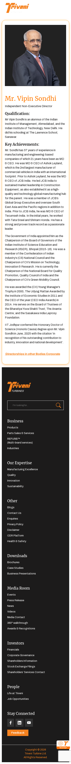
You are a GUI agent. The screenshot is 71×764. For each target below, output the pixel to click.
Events (11, 594)
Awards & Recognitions (21, 628)
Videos (11, 611)
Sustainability (15, 486)
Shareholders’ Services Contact (26, 672)
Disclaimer (13, 530)
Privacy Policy (15, 524)
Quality (11, 475)
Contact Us (14, 513)
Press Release (15, 600)
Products (12, 427)
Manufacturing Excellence (22, 469)
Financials (13, 649)
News (10, 606)
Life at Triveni (15, 693)
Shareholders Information (22, 661)
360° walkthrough (17, 623)
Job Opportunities (18, 699)
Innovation (13, 480)
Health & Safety (16, 541)
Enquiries (12, 518)
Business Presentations (21, 573)
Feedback (17, 732)
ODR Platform (15, 535)
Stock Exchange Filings (21, 666)
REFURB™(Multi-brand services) (20, 440)
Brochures (13, 562)
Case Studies (15, 568)
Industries (13, 448)
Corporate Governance (20, 655)
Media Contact (16, 617)
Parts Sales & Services (20, 433)
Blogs (10, 507)
